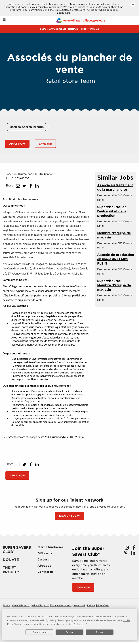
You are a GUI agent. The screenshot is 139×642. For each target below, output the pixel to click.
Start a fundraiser (50, 547)
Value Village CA (40, 605)
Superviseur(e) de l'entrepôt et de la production (112, 211)
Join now (83, 587)
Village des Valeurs (61, 605)
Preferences (39, 632)
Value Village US (21, 605)
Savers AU (79, 605)
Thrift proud (90, 29)
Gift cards (44, 553)
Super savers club (53, 29)
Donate (73, 29)
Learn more (63, 12)
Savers (6, 605)
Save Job (45, 143)
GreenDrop (103, 605)
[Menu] (4, 20)
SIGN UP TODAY (69, 515)
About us (44, 565)
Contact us (45, 572)
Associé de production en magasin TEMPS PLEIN (115, 259)
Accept (99, 632)
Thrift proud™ (11, 570)
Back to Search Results (27, 127)
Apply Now (17, 143)
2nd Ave (91, 605)
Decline (69, 632)
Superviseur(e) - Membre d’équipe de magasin (114, 285)
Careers (43, 559)
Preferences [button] (79, 624)
